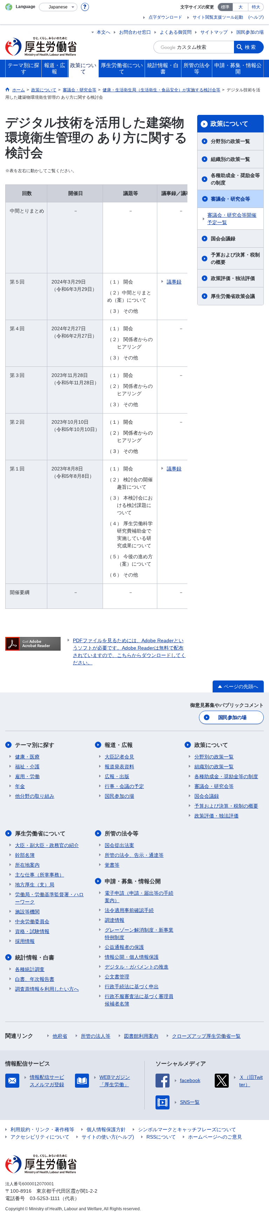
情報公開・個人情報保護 (132, 957)
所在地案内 (27, 865)
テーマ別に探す (34, 745)
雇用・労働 (27, 776)
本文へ (103, 32)
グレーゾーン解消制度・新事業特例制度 (139, 933)
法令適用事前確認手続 (129, 910)
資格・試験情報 (32, 931)
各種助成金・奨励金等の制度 (235, 178)
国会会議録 (223, 238)
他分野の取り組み (34, 796)
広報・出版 (117, 776)
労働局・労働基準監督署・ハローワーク (49, 898)
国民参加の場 (250, 32)
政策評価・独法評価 (233, 278)
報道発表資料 (119, 766)
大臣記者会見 (119, 757)
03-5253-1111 (45, 1198)
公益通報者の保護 (124, 947)
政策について (229, 123)
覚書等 (112, 865)
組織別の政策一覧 (230, 159)
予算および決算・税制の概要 (235, 258)
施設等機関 (27, 911)
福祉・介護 (27, 766)
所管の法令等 (121, 833)
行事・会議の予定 (124, 786)
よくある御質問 (176, 32)
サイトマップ (214, 32)
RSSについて (161, 1137)
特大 (256, 7)
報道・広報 (119, 745)
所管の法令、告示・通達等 (134, 855)
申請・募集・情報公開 (133, 881)
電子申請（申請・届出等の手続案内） (139, 896)
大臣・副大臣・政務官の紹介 (47, 845)
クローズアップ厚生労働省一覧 (206, 1036)
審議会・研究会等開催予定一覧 (231, 218)
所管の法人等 (95, 1036)
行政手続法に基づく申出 (132, 986)
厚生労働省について (40, 833)
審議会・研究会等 (230, 199)
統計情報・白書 (34, 957)
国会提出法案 (119, 845)
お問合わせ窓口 (135, 32)
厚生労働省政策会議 (233, 296)
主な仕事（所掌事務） (39, 875)
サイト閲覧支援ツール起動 (218, 17)
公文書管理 (117, 976)
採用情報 (25, 941)
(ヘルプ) (256, 17)
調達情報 (114, 920)
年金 (20, 786)
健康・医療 (27, 757)
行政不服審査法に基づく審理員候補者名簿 (139, 1000)
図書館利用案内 (141, 1036)
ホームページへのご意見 (215, 1137)
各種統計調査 (29, 969)
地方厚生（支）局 (34, 884)
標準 (225, 7)
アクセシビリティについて (40, 1137)
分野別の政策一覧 (230, 141)
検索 (251, 47)
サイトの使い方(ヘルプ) (108, 1137)
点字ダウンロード (165, 17)
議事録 (174, 282)
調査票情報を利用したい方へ (47, 989)
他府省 (60, 1036)
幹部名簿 (25, 855)
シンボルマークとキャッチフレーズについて (187, 1129)
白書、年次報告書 (34, 979)
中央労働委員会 (32, 921)
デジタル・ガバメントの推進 (136, 967)
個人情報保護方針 (106, 1129)
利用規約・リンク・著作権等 (42, 1129)
